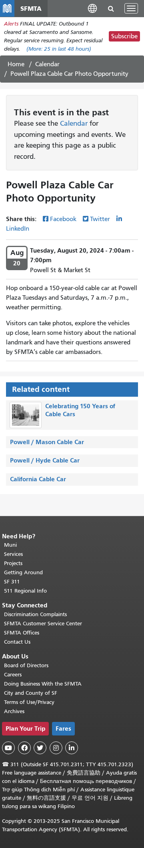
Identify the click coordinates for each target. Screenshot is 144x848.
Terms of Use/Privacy (29, 702)
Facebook (63, 219)
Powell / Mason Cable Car (47, 442)
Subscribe (124, 36)
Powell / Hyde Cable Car (45, 460)
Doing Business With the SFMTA (43, 683)
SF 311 (12, 581)
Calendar (47, 64)
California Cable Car (38, 479)
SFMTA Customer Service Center (43, 623)
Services (13, 554)
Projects (13, 563)
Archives (14, 711)
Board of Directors (26, 665)
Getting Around (23, 572)
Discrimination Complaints (35, 614)
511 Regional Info (25, 590)
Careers (13, 674)
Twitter (100, 219)
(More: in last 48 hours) (58, 48)
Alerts (11, 23)
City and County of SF (30, 693)
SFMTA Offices (21, 632)
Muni (10, 545)
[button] (92, 8)
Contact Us (17, 641)
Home (16, 64)
